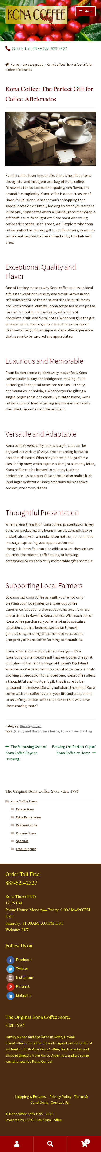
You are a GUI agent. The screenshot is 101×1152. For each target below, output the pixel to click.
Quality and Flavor (27, 731)
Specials (22, 841)
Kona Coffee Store (24, 801)
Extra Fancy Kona (28, 817)
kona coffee (69, 731)
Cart (77, 1140)
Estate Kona (25, 809)
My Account (17, 1144)
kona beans (50, 731)
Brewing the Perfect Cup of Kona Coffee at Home (74, 749)
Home (15, 64)
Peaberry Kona (26, 825)
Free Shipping (26, 849)
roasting (85, 731)
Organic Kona (26, 833)
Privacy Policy (60, 1096)
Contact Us (60, 1102)
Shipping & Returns (30, 1096)
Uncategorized (33, 64)
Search (50, 1144)
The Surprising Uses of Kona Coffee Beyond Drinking (26, 752)
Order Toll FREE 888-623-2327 (39, 48)
